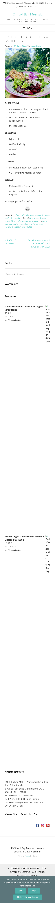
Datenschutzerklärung (27, 897)
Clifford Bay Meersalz (27, 14)
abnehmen (34, 218)
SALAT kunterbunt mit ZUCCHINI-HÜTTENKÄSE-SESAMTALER (39, 243)
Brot (41, 218)
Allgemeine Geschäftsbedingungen (23, 868)
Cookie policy (38, 872)
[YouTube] (48, 825)
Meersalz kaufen (37, 215)
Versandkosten (14, 320)
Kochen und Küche (21, 215)
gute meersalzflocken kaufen (29, 221)
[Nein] (51, 889)
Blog (44, 868)
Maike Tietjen (36, 46)
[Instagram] (42, 825)
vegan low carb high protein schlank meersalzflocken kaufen (24, 225)
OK (20, 891)
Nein (34, 891)
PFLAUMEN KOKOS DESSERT (19, 795)
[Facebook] (37, 825)
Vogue (27, 856)
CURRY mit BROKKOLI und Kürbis (22, 798)
